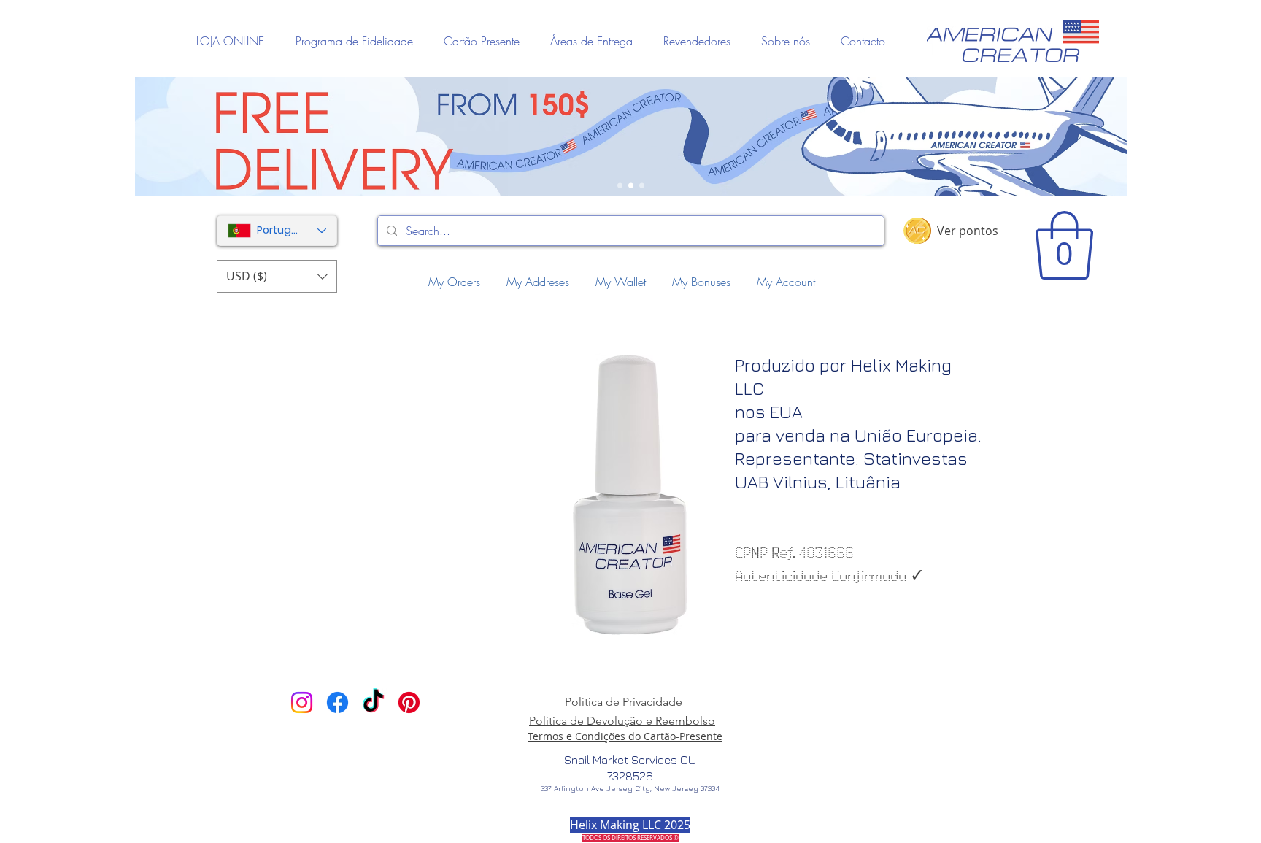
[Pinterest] (409, 702)
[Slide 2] (630, 185)
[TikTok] (373, 702)
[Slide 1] (619, 185)
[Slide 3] (641, 185)
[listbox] (277, 276)
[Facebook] (337, 702)
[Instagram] (302, 702)
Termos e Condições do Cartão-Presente (625, 736)
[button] (277, 276)
